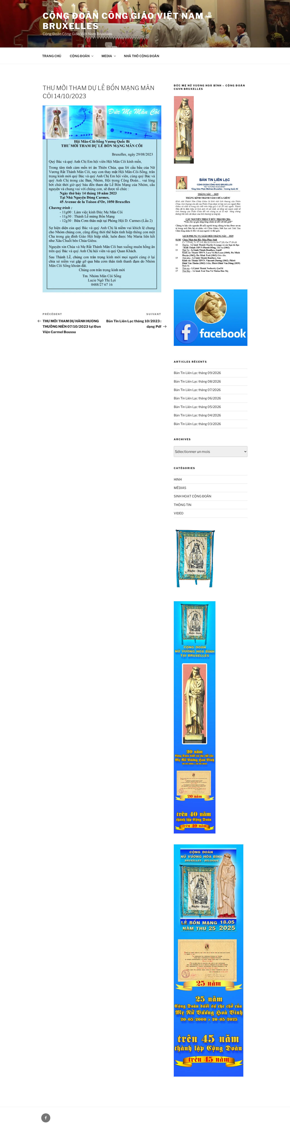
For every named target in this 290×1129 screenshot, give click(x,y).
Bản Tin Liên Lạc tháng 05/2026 (197, 407)
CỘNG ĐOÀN (80, 56)
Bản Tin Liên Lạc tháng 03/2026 (197, 424)
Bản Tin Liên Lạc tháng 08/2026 (197, 381)
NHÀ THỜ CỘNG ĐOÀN (141, 56)
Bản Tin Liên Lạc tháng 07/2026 (197, 390)
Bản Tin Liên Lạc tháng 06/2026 (197, 398)
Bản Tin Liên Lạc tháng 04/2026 (197, 415)
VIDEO (179, 513)
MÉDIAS (180, 488)
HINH (178, 479)
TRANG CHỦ (51, 56)
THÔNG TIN (182, 505)
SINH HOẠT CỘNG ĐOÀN (192, 496)
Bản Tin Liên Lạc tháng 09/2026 (197, 373)
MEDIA (107, 56)
